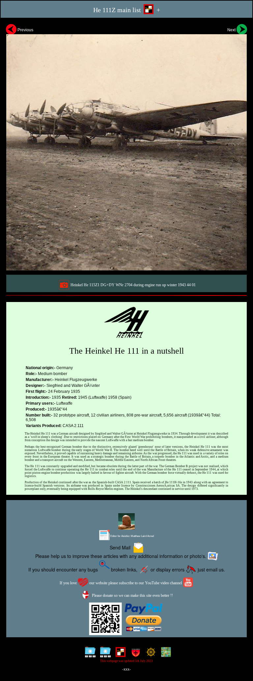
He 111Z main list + (126, 9)
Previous (24, 30)
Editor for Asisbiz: (132, 536)
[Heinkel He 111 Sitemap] (89, 654)
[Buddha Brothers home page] (149, 654)
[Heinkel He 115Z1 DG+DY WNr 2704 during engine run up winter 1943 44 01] (126, 146)
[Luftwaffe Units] (119, 654)
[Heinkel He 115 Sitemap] (104, 654)
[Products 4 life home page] (164, 654)
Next (232, 30)
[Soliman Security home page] (134, 654)
